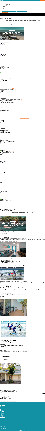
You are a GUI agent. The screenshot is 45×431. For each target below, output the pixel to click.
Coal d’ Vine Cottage (2, 415)
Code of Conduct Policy (2, 409)
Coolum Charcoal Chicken (3, 172)
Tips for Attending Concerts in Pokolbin (4, 397)
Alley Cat (1, 143)
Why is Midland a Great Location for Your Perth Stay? (5, 398)
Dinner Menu (7, 64)
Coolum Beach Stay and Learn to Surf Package (8, 213)
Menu (8, 56)
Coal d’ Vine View (2, 414)
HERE (15, 209)
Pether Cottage (1, 416)
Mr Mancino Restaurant (3, 71)
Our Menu (13, 88)
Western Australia (7, 4)
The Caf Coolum (2, 121)
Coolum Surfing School (6, 237)
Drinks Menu (11, 129)
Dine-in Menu (4, 82)
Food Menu (8, 129)
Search (1, 392)
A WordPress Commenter (3, 401)
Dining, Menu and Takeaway (12, 45)
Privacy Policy (1, 410)
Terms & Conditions (2, 408)
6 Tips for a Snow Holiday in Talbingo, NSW (4, 396)
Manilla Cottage (1, 421)
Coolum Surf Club (2, 43)
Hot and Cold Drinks (27, 118)
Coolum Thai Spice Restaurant (3, 80)
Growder (3, 236)
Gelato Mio (1, 192)
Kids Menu (10, 77)
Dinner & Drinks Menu (5, 77)
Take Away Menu (8, 82)
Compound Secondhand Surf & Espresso (5, 132)
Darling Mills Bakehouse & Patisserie (4, 110)
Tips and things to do (2, 412)
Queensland (6, 5)
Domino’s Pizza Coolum (3, 161)
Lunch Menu (1, 77)
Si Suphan (1, 91)
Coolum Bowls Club (3, 54)
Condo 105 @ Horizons (2, 417)
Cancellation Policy (2, 411)
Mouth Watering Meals (22, 118)
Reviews (4, 6)
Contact (4, 8)
